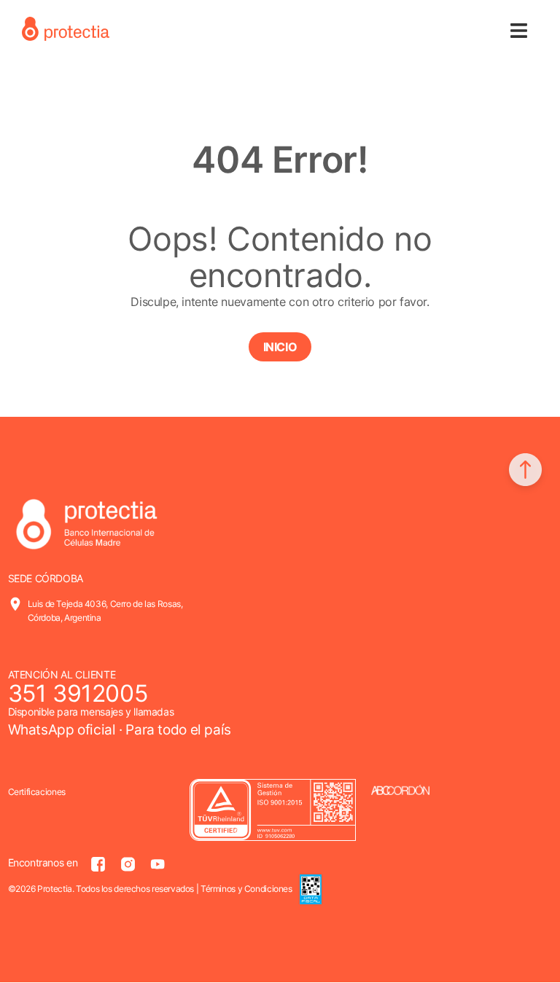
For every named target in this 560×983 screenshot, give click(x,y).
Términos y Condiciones (246, 888)
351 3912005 (78, 693)
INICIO (280, 347)
